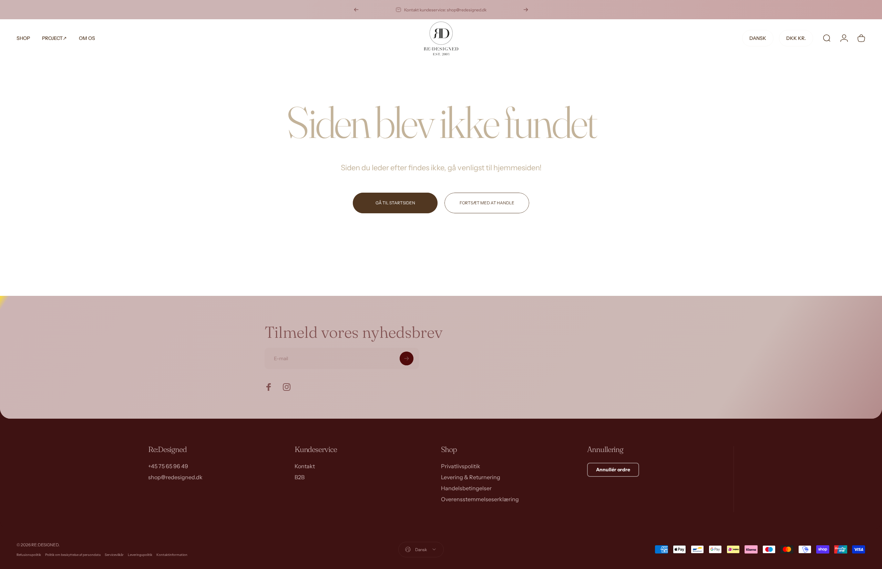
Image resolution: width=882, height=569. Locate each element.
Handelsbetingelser (466, 488)
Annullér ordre (613, 469)
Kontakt (305, 466)
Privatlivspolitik (460, 466)
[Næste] (525, 9)
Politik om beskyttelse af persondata (73, 555)
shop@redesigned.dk (175, 477)
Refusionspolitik (29, 555)
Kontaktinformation (171, 555)
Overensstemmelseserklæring (480, 499)
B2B (300, 477)
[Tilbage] (356, 9)
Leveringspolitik (140, 555)
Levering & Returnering (470, 477)
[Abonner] (406, 358)
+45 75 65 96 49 (168, 466)
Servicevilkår (114, 555)
